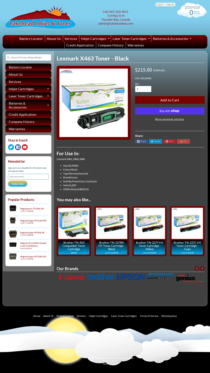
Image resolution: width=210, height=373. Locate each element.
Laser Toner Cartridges (132, 39)
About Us (54, 39)
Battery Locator (31, 39)
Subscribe (17, 183)
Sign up (170, 4)
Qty (137, 83)
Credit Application (80, 45)
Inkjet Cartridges (95, 39)
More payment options (169, 119)
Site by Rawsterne (110, 361)
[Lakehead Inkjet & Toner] (40, 17)
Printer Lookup (65, 316)
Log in (160, 4)
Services (71, 39)
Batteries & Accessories (172, 39)
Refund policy (169, 316)
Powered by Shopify (110, 364)
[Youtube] (25, 147)
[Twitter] (11, 147)
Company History (111, 45)
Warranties (135, 45)
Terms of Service (149, 316)
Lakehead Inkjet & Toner (109, 358)
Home (36, 316)
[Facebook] (18, 147)
